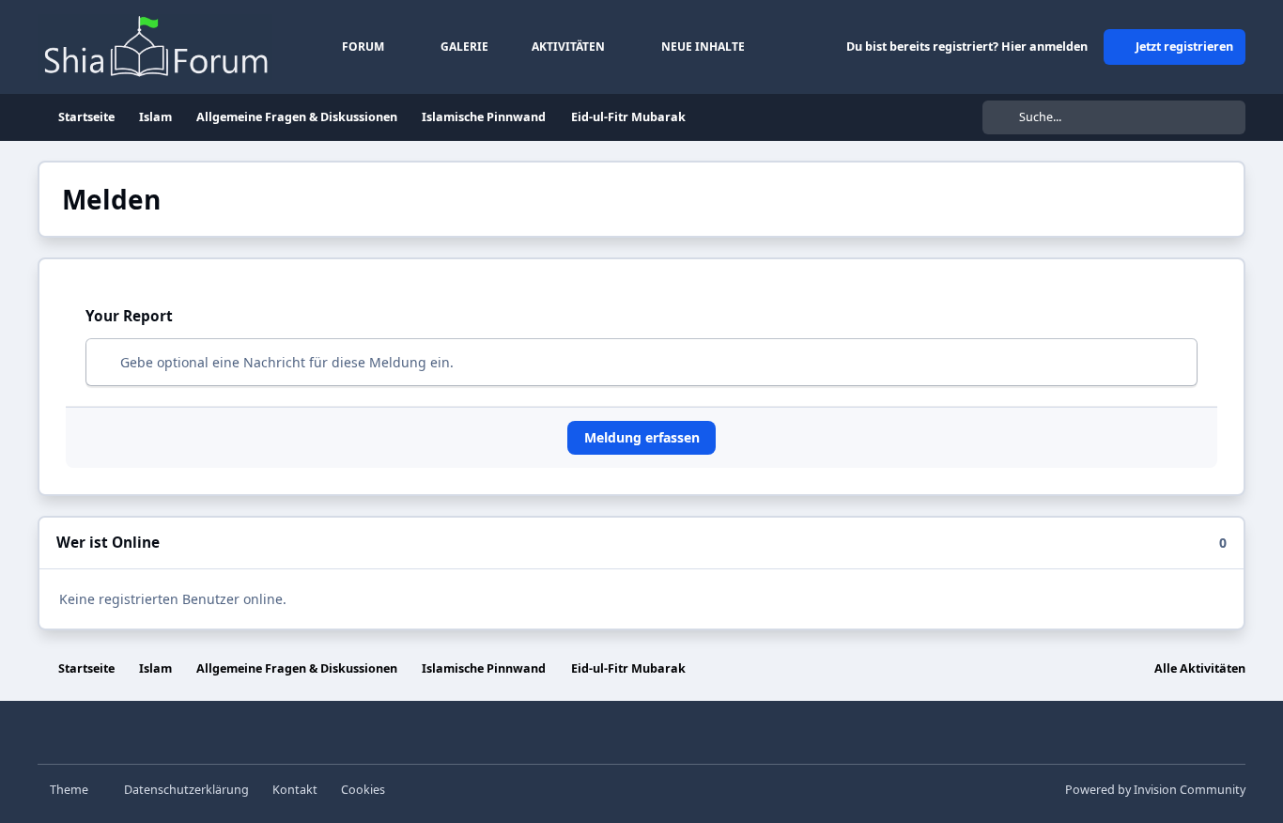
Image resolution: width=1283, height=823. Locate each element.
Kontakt (294, 790)
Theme (70, 790)
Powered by (1155, 790)
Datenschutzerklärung (186, 790)
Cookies (363, 790)
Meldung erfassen (642, 437)
